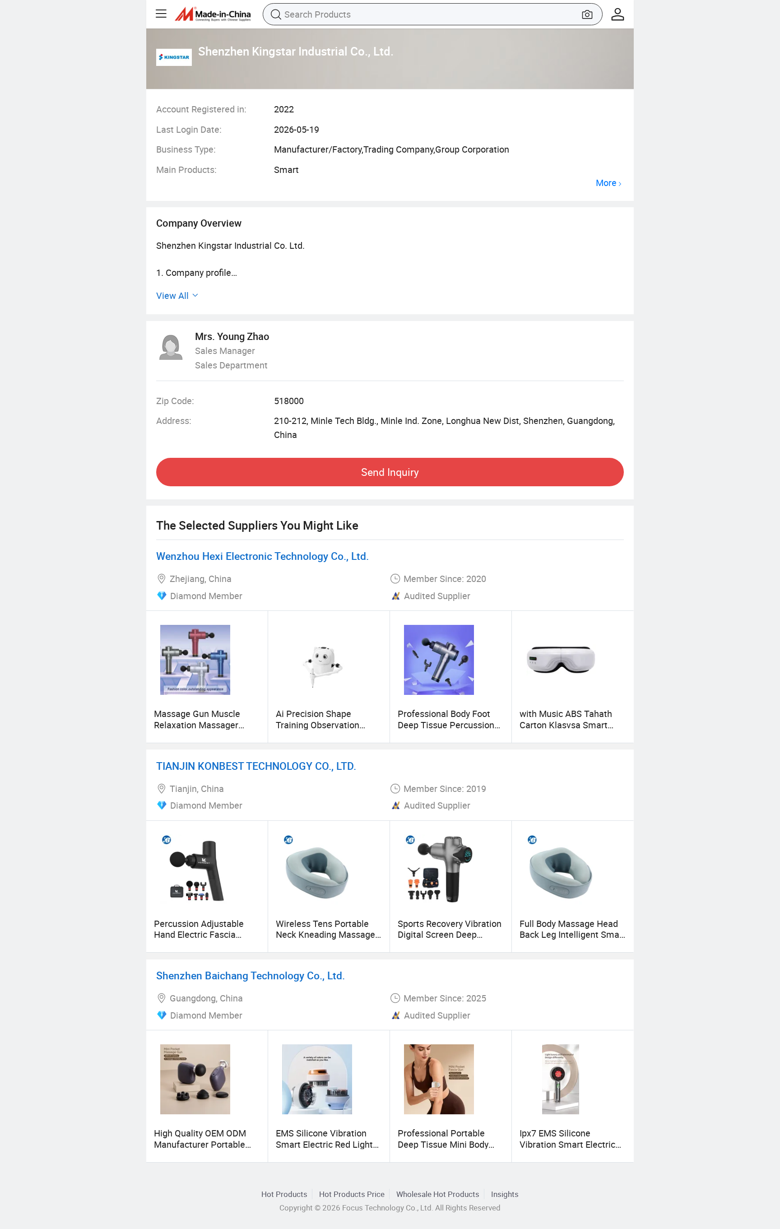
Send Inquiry (390, 472)
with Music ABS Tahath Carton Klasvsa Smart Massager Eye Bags (566, 725)
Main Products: (186, 169)
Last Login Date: (189, 129)
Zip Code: (175, 401)
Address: (173, 420)
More (606, 183)
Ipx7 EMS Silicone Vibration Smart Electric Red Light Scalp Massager (572, 1144)
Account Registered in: (201, 109)
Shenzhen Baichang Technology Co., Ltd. (250, 975)
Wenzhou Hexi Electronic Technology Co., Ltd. (262, 556)
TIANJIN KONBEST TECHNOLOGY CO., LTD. (256, 766)
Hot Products (284, 1194)
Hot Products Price (352, 1194)
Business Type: (186, 149)
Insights (505, 1194)
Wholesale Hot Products (437, 1194)
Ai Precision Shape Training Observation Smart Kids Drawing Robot (328, 725)
